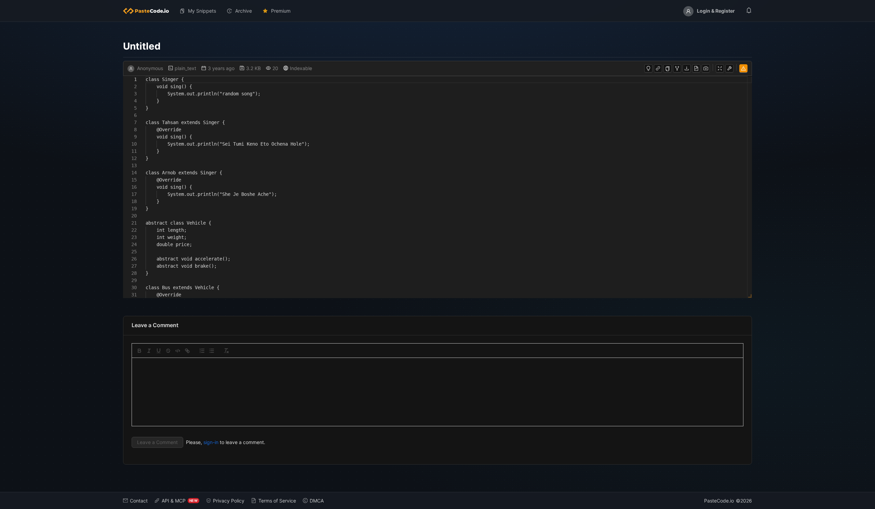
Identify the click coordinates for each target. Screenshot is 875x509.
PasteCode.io (719, 501)
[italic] (149, 351)
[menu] (437, 11)
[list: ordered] (202, 351)
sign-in (210, 442)
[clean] (226, 351)
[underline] (158, 351)
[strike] (168, 351)
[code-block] (178, 351)
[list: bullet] (211, 351)
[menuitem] (148, 11)
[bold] (139, 351)
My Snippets (202, 11)
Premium (281, 11)
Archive (243, 11)
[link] (187, 351)
